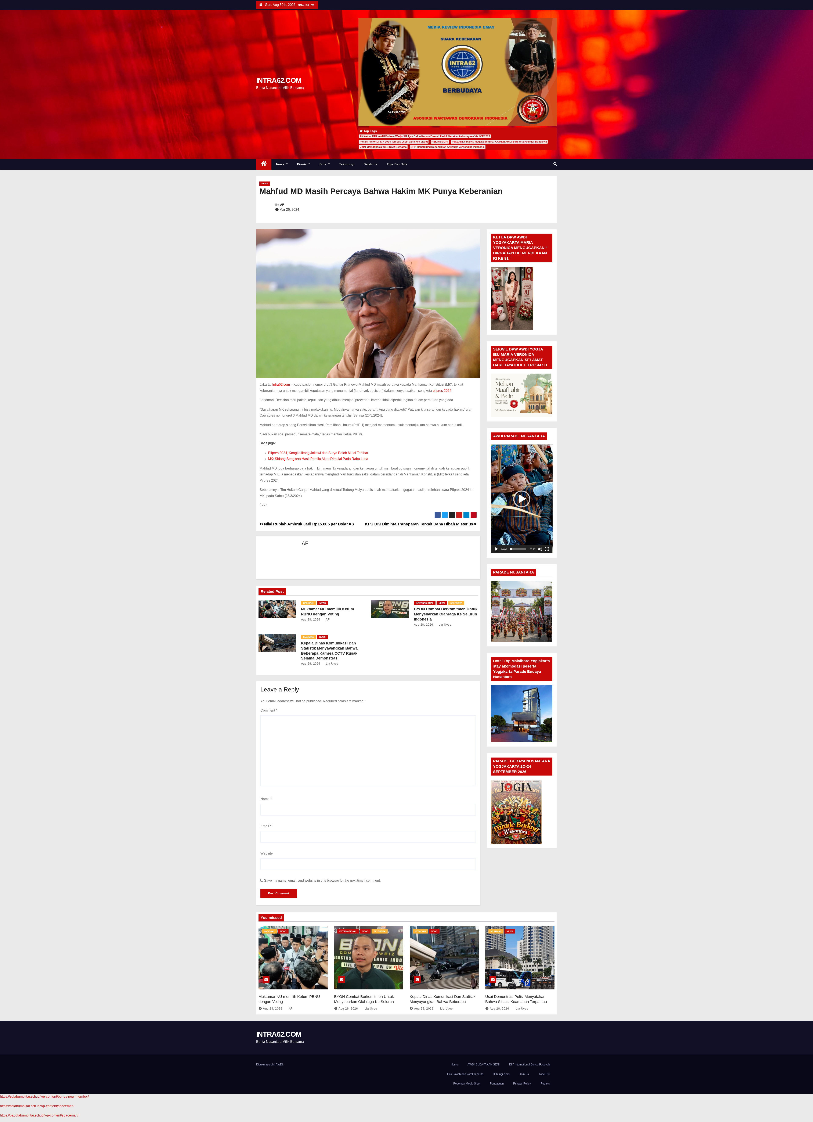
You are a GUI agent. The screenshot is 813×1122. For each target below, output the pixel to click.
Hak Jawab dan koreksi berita (465, 1074)
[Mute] (540, 549)
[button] (555, 164)
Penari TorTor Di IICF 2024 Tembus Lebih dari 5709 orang (394, 141)
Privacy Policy (522, 1083)
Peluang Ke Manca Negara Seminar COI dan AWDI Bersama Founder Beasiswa (499, 141)
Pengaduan (497, 1083)
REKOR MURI (439, 141)
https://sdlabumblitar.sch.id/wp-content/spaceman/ (37, 1106)
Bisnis (302, 164)
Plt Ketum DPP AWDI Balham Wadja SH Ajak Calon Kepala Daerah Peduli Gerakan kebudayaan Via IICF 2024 (425, 136)
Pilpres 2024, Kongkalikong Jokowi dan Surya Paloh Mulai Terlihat (318, 453)
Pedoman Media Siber (466, 1083)
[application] (522, 499)
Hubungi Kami (501, 1074)
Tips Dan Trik (397, 164)
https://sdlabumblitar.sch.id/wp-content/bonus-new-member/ (44, 1096)
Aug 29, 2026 (310, 619)
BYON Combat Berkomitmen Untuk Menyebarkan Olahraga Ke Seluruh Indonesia (445, 614)
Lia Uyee (444, 624)
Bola (323, 164)
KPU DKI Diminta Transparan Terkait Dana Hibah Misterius (419, 524)
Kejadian (308, 637)
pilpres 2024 (442, 390)
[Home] (263, 164)
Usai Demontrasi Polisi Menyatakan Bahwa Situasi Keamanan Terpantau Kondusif (516, 1002)
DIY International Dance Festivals (529, 1064)
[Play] (496, 549)
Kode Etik (544, 1074)
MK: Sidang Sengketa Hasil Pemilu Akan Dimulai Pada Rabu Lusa (318, 459)
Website (266, 853)
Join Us (524, 1074)
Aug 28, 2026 (423, 624)
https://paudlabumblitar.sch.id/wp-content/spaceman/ (39, 1115)
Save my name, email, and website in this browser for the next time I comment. (322, 880)
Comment (268, 710)
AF (282, 204)
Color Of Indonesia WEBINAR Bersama (383, 146)
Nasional (308, 603)
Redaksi (545, 1083)
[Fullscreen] (547, 549)
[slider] (518, 549)
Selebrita (370, 164)
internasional (424, 603)
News (280, 164)
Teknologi (347, 164)
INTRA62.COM (278, 80)
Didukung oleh (265, 1064)
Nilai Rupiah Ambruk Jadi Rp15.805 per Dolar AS (308, 524)
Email (265, 826)
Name (266, 799)
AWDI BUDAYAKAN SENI (483, 1064)
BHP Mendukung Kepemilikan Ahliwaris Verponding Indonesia (448, 146)
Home (454, 1064)
